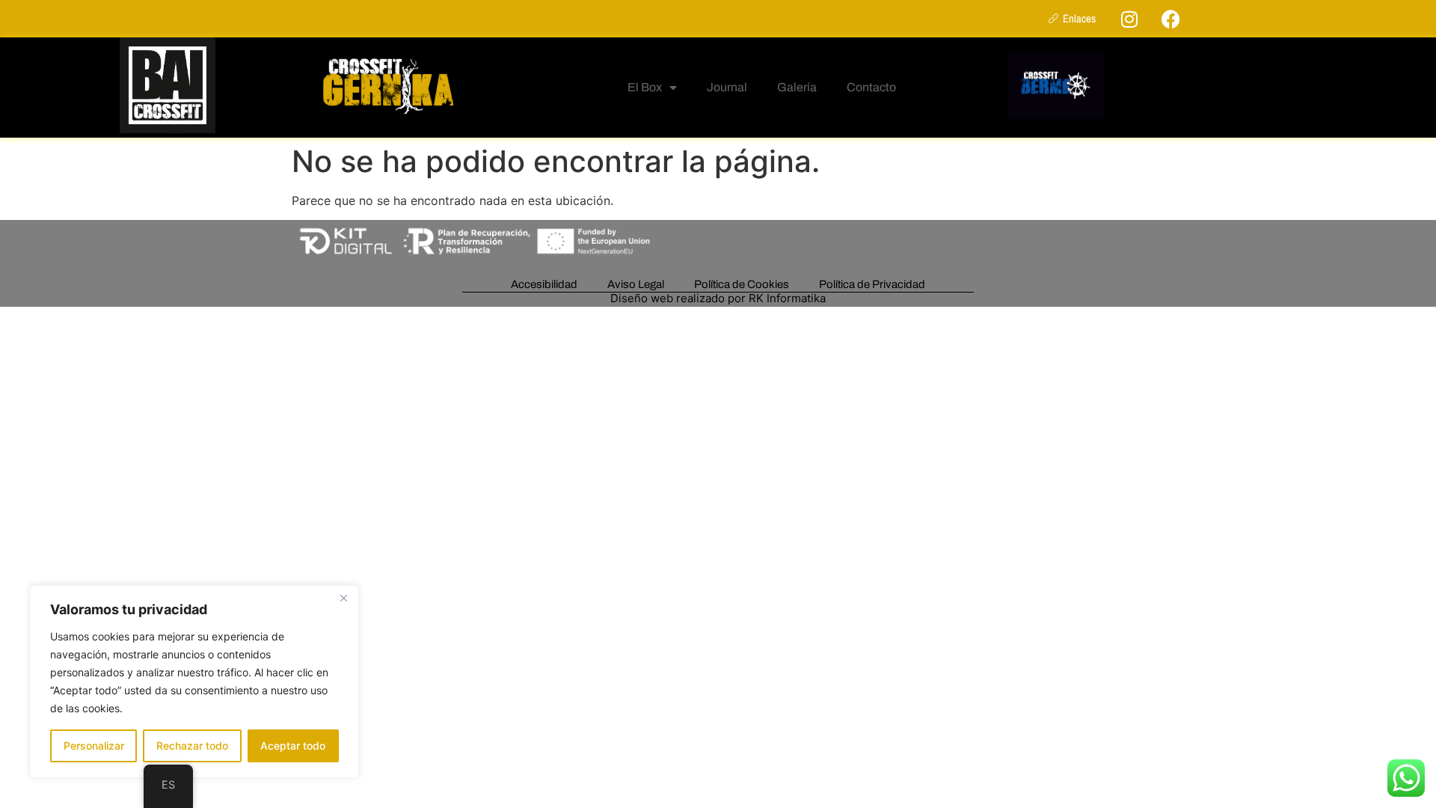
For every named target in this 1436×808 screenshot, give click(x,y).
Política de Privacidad (872, 284)
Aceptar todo (292, 745)
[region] (194, 681)
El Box (645, 87)
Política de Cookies (741, 284)
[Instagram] (1129, 18)
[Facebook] (1170, 18)
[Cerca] (343, 598)
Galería (797, 87)
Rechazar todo (192, 745)
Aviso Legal (635, 284)
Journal (727, 87)
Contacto (871, 87)
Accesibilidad (544, 284)
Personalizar (94, 745)
